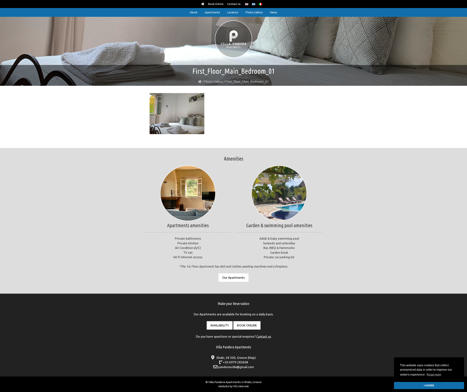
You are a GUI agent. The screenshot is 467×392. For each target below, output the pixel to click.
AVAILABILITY (219, 325)
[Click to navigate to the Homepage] (202, 4)
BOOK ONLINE (247, 325)
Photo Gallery (254, 12)
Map (252, 357)
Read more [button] (434, 374)
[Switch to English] (246, 4)
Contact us (263, 336)
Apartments (212, 12)
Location (232, 12)
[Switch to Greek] (253, 4)
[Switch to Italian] (260, 4)
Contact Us (234, 3)
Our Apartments (233, 277)
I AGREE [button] (429, 385)
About (193, 12)
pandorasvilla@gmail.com (236, 367)
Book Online (215, 3)
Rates (273, 12)
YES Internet (241, 386)
